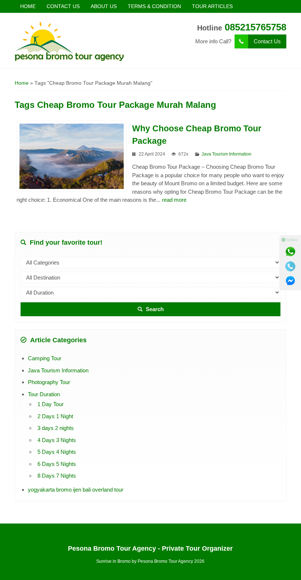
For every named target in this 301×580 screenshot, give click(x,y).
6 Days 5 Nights (56, 464)
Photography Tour (49, 382)
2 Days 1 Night (55, 416)
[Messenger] (290, 281)
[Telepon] (290, 266)
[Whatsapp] (290, 251)
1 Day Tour (50, 404)
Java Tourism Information (226, 154)
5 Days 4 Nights (56, 452)
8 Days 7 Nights (56, 476)
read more (174, 200)
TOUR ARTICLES (212, 6)
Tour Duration (44, 394)
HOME (28, 6)
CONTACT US (63, 6)
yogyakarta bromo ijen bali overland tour (75, 489)
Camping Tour (44, 358)
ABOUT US (104, 6)
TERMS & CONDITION (154, 6)
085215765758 (255, 27)
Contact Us (267, 41)
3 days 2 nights (55, 428)
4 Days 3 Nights (56, 440)
